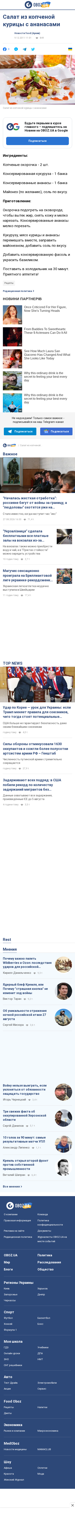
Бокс (40, 1323)
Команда (43, 1214)
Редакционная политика (17, 291)
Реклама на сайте (14, 1230)
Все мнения (11, 1186)
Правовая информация (17, 1220)
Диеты (8, 1413)
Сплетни (42, 1467)
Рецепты (8, 283)
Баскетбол (44, 1318)
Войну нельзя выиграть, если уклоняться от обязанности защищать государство (25, 1090)
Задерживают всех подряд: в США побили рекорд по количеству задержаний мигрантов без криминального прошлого (32, 785)
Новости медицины (15, 1449)
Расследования (49, 1262)
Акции (7, 1388)
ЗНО (6, 1359)
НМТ (40, 1359)
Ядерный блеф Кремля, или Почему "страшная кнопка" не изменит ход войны (25, 989)
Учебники (43, 1347)
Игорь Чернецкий (14, 1099)
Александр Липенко (16, 1147)
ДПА (40, 1353)
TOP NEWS (12, 663)
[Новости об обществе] (9, 446)
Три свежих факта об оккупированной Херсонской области (24, 1116)
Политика (45, 1255)
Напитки (42, 1407)
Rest (7, 939)
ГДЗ (6, 1347)
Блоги (8, 1269)
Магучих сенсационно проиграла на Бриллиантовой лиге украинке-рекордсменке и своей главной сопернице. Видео (27, 575)
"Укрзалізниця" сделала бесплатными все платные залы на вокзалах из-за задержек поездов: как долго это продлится (28, 536)
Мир (7, 1262)
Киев (7, 1288)
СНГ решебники (13, 1365)
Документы (44, 1230)
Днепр (41, 1294)
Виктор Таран (12, 999)
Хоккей (8, 1323)
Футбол (8, 1318)
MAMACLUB (44, 1449)
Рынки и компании (14, 1430)
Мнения (10, 949)
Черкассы (10, 1300)
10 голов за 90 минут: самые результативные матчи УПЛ (24, 1140)
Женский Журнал (14, 1479)
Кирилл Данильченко (17, 973)
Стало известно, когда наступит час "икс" (30, 513)
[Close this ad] (72, 1505)
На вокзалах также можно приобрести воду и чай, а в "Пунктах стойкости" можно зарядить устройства (27, 550)
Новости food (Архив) (27, 33)
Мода (41, 1473)
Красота (9, 1473)
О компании (11, 1214)
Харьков (43, 1288)
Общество (46, 1269)
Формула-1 (10, 1329)
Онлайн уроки (12, 1353)
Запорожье (10, 1294)
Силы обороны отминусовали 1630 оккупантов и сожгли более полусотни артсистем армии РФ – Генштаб (35, 748)
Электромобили (47, 1382)
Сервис (42, 1388)
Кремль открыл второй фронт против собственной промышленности (25, 1165)
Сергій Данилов (13, 1125)
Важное (10, 454)
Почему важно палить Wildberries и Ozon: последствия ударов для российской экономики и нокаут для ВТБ (27, 963)
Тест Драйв (11, 1382)
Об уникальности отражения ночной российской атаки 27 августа (25, 1015)
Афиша (8, 1467)
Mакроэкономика (48, 1430)
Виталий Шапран (14, 1175)
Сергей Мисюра (13, 1025)
